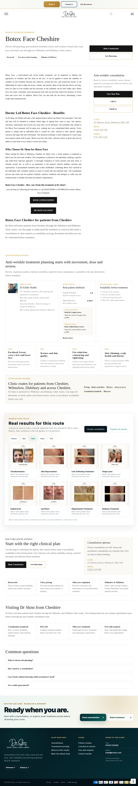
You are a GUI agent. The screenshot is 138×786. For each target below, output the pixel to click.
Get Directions (86, 4)
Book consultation (93, 717)
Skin (24, 439)
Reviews (109, 387)
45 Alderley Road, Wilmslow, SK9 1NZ (111, 122)
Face (33, 439)
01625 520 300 (101, 130)
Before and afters (98, 387)
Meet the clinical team (60, 754)
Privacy (49, 782)
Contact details (85, 754)
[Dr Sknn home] (18, 743)
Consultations (57, 743)
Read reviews (68, 338)
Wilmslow (10, 767)
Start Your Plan (113, 94)
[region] (69, 480)
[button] (6, 14)
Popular (14, 439)
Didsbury (24, 767)
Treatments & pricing (60, 746)
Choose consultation (96, 429)
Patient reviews (85, 743)
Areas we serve (120, 387)
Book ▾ (52, 4)
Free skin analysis (86, 750)
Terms (63, 782)
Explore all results (118, 429)
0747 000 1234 (101, 137)
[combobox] (118, 14)
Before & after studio (60, 750)
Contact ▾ (69, 4)
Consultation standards (92, 391)
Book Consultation (111, 49)
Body (42, 439)
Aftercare (107, 391)
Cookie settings (72, 782)
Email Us (113, 109)
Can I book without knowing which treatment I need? (31, 677)
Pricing (87, 387)
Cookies (56, 782)
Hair (51, 439)
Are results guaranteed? (18, 685)
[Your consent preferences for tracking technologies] (133, 781)
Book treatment (120, 717)
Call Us (113, 102)
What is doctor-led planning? (20, 660)
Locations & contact (86, 746)
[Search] (111, 14)
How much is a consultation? (20, 669)
